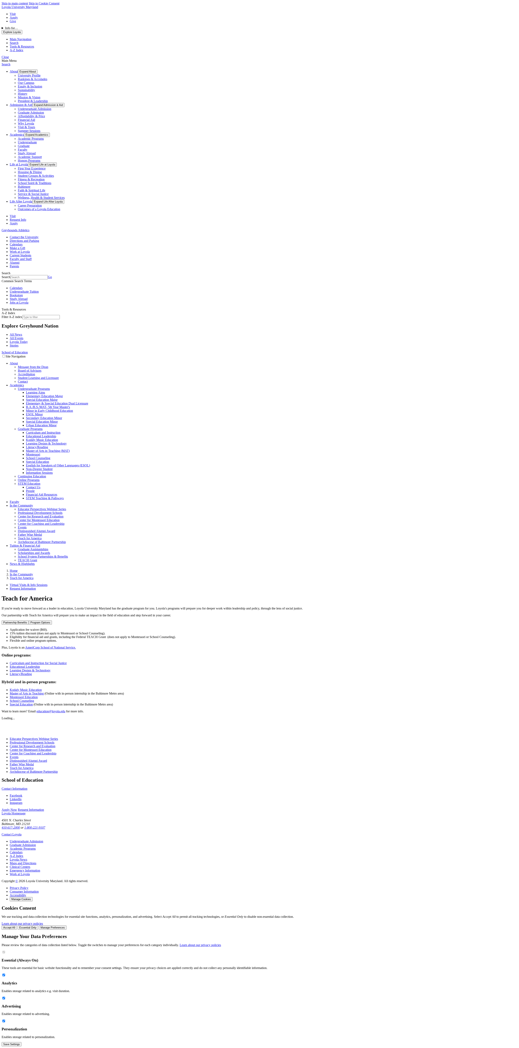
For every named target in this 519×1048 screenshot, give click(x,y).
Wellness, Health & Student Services (41, 197)
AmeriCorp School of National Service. (50, 647)
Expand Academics (37, 134)
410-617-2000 (11, 827)
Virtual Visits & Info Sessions (28, 585)
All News (16, 334)
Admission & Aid (21, 105)
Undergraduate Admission (34, 109)
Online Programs (29, 480)
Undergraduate (27, 142)
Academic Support (30, 157)
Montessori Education (24, 697)
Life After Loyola (21, 201)
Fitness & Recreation (31, 179)
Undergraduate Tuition (24, 291)
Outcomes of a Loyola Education (39, 209)
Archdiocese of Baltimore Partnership (42, 542)
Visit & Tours (26, 127)
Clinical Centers (20, 867)
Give (13, 21)
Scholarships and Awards (34, 553)
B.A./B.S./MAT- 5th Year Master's (48, 407)
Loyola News (18, 859)
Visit (13, 14)
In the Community (21, 505)
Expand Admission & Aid (48, 105)
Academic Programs (31, 138)
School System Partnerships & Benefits (43, 556)
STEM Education (29, 483)
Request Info (18, 219)
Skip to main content (15, 3)
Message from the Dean (33, 367)
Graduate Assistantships (33, 549)
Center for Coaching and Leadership (41, 523)
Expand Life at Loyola (42, 164)
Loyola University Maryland (20, 7)
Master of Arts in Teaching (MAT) (48, 450)
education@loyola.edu (50, 711)
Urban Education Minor (41, 425)
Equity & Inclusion (30, 86)
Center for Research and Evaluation (40, 516)
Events (22, 527)
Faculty (22, 149)
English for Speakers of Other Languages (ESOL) (58, 465)
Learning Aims (35, 392)
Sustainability (26, 90)
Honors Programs (29, 160)
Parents (14, 266)
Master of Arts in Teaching (27, 693)
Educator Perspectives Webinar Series (42, 509)
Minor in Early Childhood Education (49, 410)
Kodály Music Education (42, 440)
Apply (14, 17)
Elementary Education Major (44, 396)
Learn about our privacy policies (22, 923)
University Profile (29, 75)
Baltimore (24, 186)
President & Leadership (33, 101)
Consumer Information (24, 891)
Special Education (37, 461)
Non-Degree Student (39, 469)
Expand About (27, 71)
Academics (17, 134)
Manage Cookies (21, 899)
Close (5, 57)
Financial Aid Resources (41, 494)
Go (50, 277)
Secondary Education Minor (44, 418)
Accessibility (18, 895)
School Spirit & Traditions (34, 183)
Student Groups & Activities (36, 175)
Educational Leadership (41, 436)
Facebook (16, 795)
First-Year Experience (32, 168)
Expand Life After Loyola (48, 201)
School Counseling (38, 458)
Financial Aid (26, 120)
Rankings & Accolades (32, 79)
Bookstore (16, 295)
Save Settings (11, 1044)
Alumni (14, 262)
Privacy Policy (19, 888)
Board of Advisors (29, 370)
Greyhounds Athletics (15, 230)
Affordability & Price (31, 116)
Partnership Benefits (15, 622)
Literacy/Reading (37, 447)
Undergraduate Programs (34, 389)
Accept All (9, 927)
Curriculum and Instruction (43, 432)
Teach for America (30, 538)
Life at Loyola (19, 164)
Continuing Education (32, 476)
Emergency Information (25, 870)
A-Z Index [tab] (16, 50)
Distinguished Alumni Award (36, 531)
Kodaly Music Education (26, 690)
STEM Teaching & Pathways (45, 498)
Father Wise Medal (30, 534)
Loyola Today (19, 342)
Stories (14, 345)
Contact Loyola (11, 834)
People (30, 491)
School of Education (15, 352)
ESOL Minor (34, 414)
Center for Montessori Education (39, 520)
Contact (23, 381)
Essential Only (27, 927)
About (14, 71)
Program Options (40, 622)
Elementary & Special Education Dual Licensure (57, 403)
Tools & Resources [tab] (22, 46)
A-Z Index (16, 856)
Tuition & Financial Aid (25, 545)
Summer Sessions (29, 130)
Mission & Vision (29, 97)
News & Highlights (22, 564)
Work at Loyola (20, 251)
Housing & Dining (30, 172)
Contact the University (24, 237)
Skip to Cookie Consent (44, 3)
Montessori (33, 454)
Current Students (20, 255)
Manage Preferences (53, 927)
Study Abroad (27, 153)
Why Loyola (26, 123)
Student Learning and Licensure (38, 378)
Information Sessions (39, 472)
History (22, 93)
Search (6, 64)
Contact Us (33, 487)
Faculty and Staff (21, 259)
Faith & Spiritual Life (31, 190)
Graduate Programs (30, 429)
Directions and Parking (24, 240)
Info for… (11, 28)
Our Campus (26, 82)
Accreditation (26, 374)
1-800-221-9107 (34, 827)
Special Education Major (42, 399)
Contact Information (14, 788)
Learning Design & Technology (46, 443)
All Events (16, 338)
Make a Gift (17, 248)
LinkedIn (15, 799)
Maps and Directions (23, 863)
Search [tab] (14, 43)
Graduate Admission (31, 112)
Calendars (16, 244)
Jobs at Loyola (19, 302)
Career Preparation (30, 205)
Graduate (24, 146)
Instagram (16, 803)
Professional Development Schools (40, 512)
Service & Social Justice (33, 194)
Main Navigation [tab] (20, 39)
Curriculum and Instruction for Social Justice (38, 663)
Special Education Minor (42, 421)
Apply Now (9, 809)
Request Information (23, 588)
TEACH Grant (27, 560)
